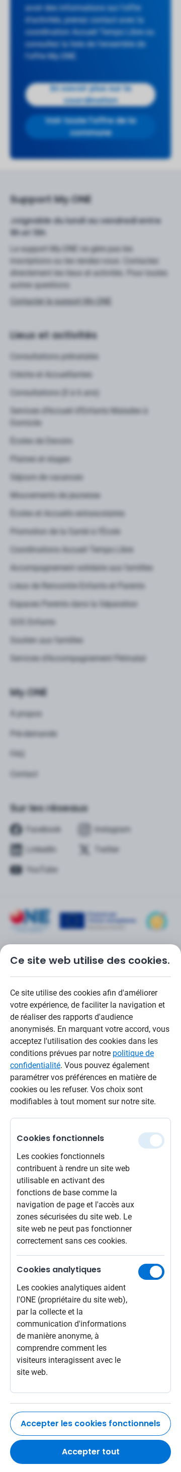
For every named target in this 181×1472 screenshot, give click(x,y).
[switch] (151, 1272)
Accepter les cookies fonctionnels (90, 1423)
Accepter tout (91, 1451)
